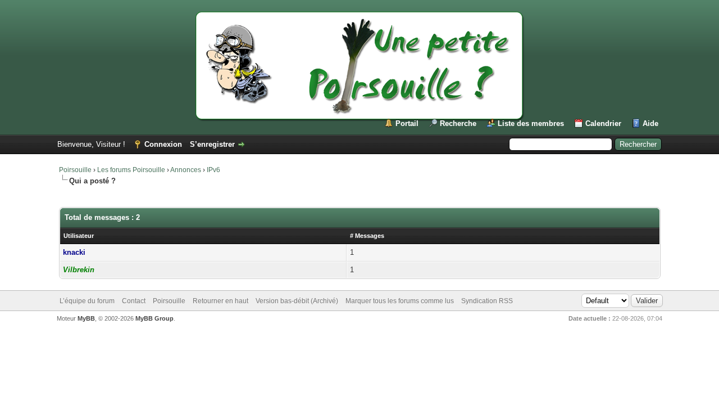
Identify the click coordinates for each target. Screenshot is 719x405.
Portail (406, 123)
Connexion (163, 144)
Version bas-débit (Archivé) (297, 301)
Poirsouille (75, 170)
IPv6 (213, 170)
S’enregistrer (212, 144)
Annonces (185, 170)
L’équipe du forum (87, 301)
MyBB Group (154, 318)
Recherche (458, 123)
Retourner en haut (220, 301)
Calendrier (603, 123)
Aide (650, 123)
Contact (133, 301)
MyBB (86, 318)
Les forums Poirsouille (131, 170)
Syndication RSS (487, 301)
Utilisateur (78, 235)
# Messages (367, 235)
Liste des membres (531, 123)
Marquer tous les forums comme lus (399, 301)
